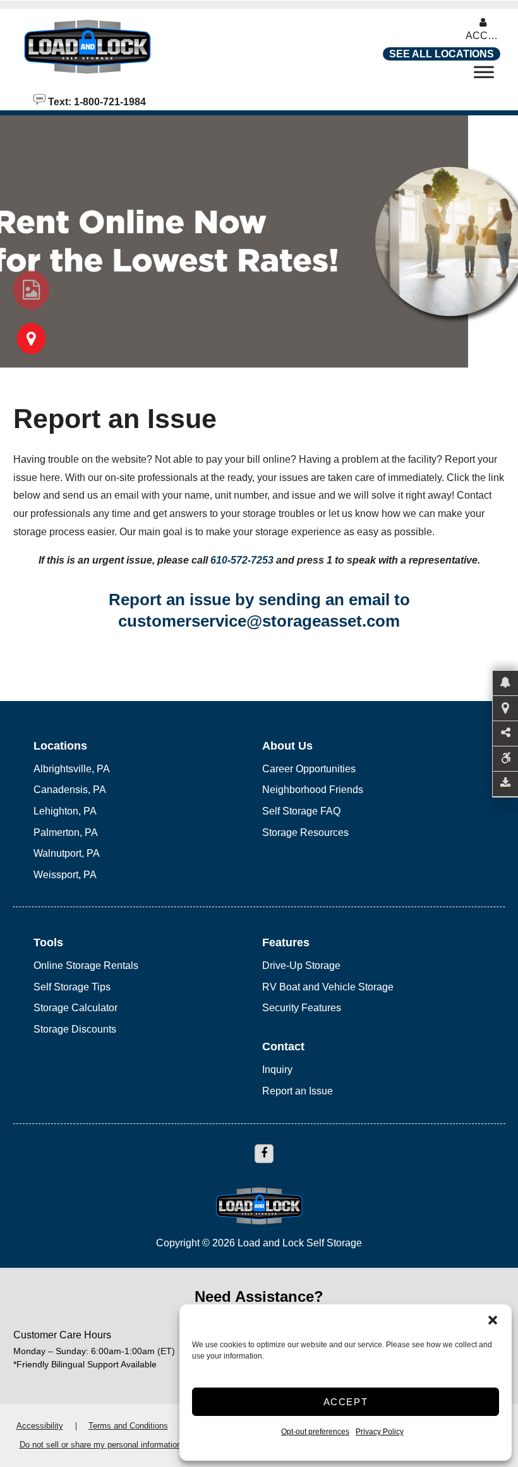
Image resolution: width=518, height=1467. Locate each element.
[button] (492, 1320)
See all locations (441, 54)
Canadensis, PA (69, 789)
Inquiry (277, 1069)
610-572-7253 (242, 560)
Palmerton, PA (65, 832)
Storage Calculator (75, 1007)
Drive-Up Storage (301, 965)
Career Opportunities (309, 768)
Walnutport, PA (66, 853)
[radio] (31, 290)
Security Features (301, 1007)
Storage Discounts (74, 1029)
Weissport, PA (65, 874)
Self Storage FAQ (301, 811)
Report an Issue (297, 1091)
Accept (345, 1401)
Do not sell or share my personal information (100, 1444)
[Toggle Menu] (484, 75)
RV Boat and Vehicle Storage (328, 987)
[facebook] (264, 1153)
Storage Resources (305, 832)
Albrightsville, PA (71, 768)
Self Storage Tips (72, 987)
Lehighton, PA (65, 811)
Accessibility (39, 1425)
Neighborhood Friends (312, 789)
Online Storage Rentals (85, 965)
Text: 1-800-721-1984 (95, 100)
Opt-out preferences (315, 1431)
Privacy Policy (380, 1431)
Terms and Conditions (128, 1425)
